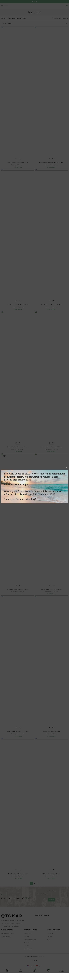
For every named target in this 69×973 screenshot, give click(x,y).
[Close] (67, 467)
